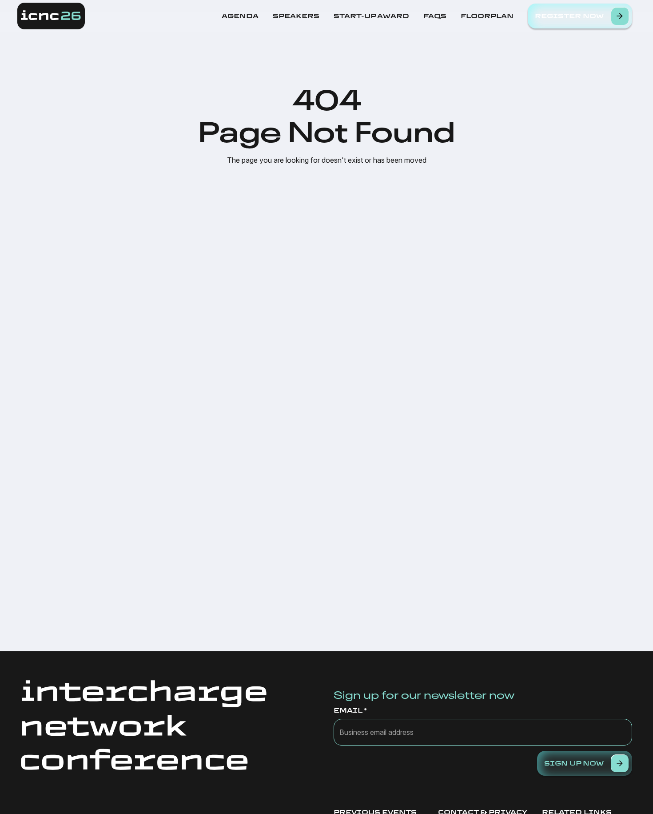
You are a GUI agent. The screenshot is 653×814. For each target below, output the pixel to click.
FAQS (434, 16)
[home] (51, 16)
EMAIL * (350, 710)
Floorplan (487, 16)
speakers (296, 16)
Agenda (240, 16)
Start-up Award (371, 16)
